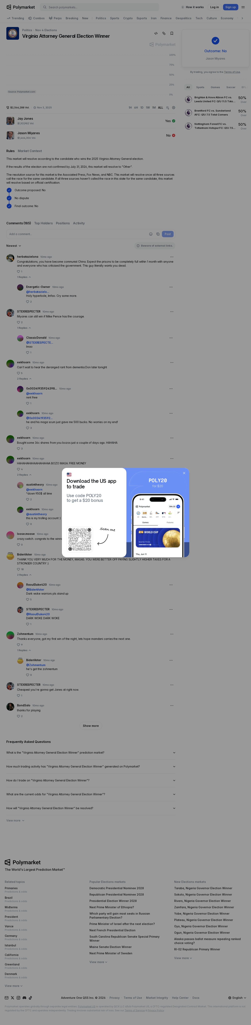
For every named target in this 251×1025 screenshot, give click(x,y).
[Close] (184, 473)
